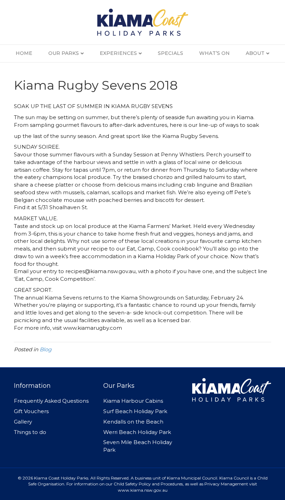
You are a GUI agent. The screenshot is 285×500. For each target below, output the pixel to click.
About (255, 53)
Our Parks (63, 53)
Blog (45, 349)
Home (24, 53)
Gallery (23, 421)
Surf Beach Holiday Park (135, 411)
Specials (170, 53)
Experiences (118, 53)
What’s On (214, 53)
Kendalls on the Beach (133, 421)
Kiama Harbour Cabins (133, 400)
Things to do (30, 432)
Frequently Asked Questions (51, 400)
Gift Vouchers (31, 411)
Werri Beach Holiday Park (137, 432)
